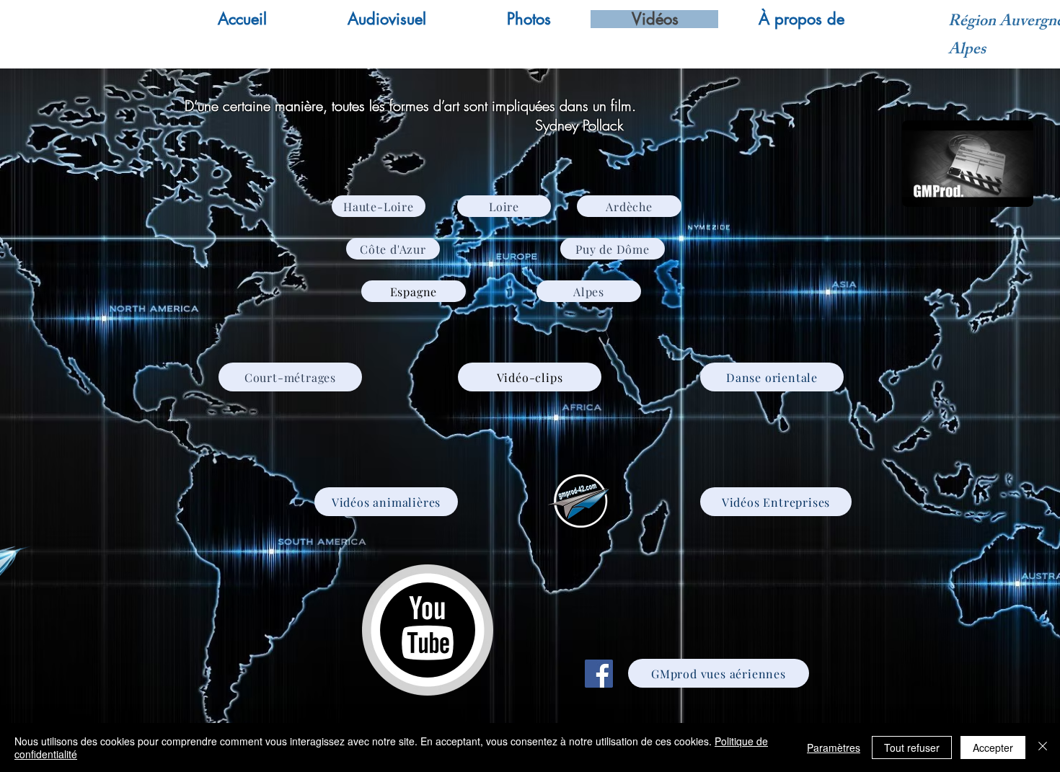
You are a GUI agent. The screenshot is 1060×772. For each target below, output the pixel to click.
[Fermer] (1042, 747)
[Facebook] (599, 674)
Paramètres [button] (833, 747)
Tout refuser (912, 747)
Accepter (993, 747)
